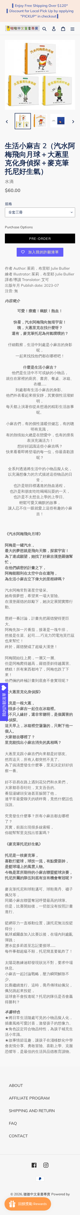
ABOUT (16, 1085)
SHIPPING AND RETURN (32, 1110)
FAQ (13, 1123)
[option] (22, 121)
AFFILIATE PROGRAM (29, 1098)
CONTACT (18, 1135)
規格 (8, 204)
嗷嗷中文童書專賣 (37, 1194)
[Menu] (72, 28)
